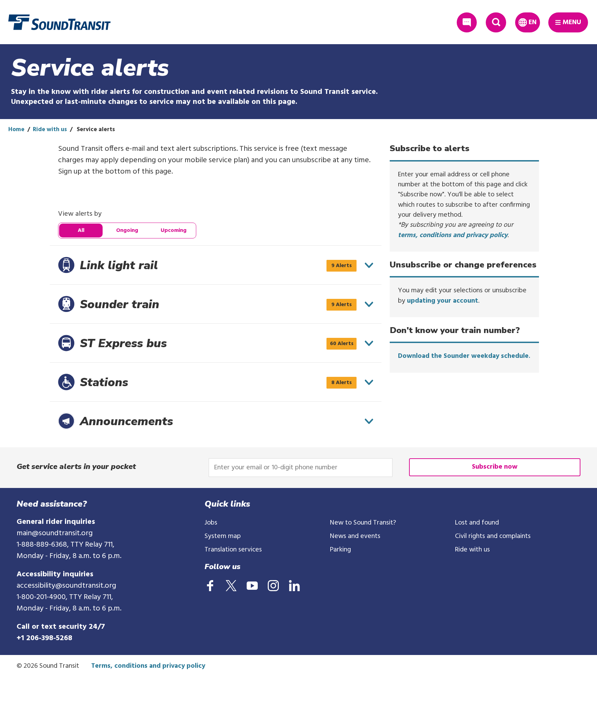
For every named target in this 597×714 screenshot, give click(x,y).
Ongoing (127, 230)
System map (223, 536)
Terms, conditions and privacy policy (148, 666)
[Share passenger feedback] (467, 22)
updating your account (442, 300)
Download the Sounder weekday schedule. (464, 356)
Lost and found (477, 522)
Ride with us (50, 129)
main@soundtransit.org (55, 533)
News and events (355, 536)
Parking (340, 549)
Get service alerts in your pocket (76, 466)
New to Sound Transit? (363, 522)
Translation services (233, 549)
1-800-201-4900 (41, 597)
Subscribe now (495, 466)
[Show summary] (369, 265)
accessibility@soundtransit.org (66, 586)
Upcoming (174, 230)
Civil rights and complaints (493, 536)
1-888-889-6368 (42, 545)
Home (16, 129)
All (81, 230)
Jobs (211, 522)
